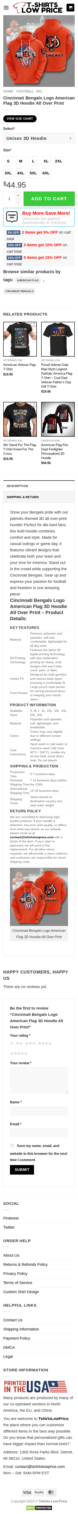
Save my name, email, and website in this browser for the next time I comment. (38, 1153)
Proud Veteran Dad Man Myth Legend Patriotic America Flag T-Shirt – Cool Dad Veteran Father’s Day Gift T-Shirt (56, 375)
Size (7, 150)
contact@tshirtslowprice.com (40, 1466)
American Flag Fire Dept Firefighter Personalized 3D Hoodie (54, 451)
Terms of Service (17, 1283)
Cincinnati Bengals (19, 291)
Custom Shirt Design (21, 1292)
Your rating (20, 1035)
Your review (20, 1063)
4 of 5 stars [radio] (44, 1044)
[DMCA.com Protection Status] (39, 1507)
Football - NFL (29, 91)
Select (9, 129)
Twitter (9, 1227)
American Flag (28, 280)
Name (16, 1102)
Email (15, 1124)
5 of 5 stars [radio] (18, 1054)
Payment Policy (16, 1338)
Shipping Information (21, 1329)
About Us (11, 1255)
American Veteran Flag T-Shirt (19, 367)
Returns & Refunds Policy (25, 1264)
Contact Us (13, 1320)
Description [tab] (17, 486)
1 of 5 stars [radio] (11, 1044)
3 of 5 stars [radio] (30, 1044)
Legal (8, 1356)
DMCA (9, 1347)
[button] (6, 7)
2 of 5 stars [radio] (19, 1044)
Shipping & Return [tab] (23, 497)
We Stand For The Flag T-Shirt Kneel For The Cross (19, 449)
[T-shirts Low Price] (38, 8)
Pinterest (11, 1218)
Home (8, 91)
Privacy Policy (15, 1273)
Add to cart (49, 198)
